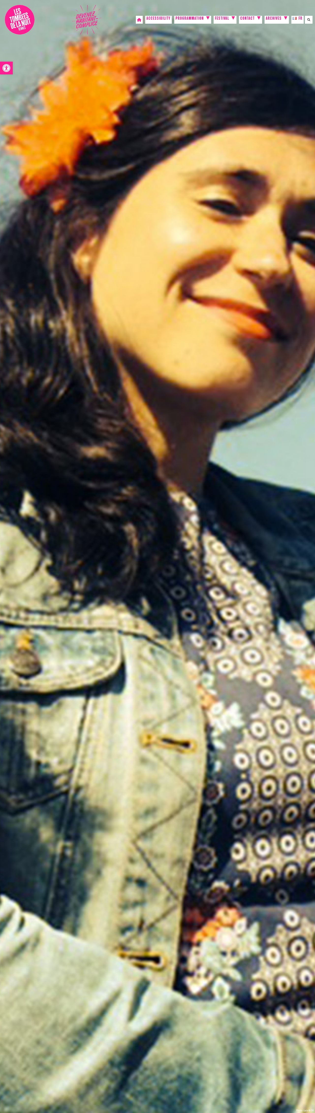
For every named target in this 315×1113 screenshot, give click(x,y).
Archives (274, 19)
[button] (6, 68)
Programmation (189, 19)
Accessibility (158, 19)
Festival (222, 19)
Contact (247, 19)
